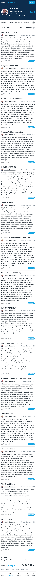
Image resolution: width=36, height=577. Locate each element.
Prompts (10, 575)
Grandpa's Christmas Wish (12, 132)
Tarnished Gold (7, 414)
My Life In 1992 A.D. (9, 32)
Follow (31, 12)
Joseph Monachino (9, 35)
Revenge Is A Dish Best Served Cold (15, 238)
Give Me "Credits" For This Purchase (16, 378)
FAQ (2, 569)
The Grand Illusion (8, 484)
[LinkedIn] (28, 565)
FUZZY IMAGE (6, 519)
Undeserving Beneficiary (11, 273)
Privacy (12, 569)
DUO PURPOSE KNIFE (10, 167)
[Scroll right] (33, 22)
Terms (7, 569)
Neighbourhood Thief (10, 66)
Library (17, 22)
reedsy (8, 2)
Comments (10, 22)
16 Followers (25, 22)
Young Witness (7, 202)
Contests (18, 575)
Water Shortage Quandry (11, 343)
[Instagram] (26, 565)
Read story (31, 60)
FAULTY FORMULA (8, 308)
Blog (33, 575)
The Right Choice (8, 449)
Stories (27, 575)
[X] (23, 565)
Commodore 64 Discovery (11, 99)
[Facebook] (31, 565)
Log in (31, 2)
